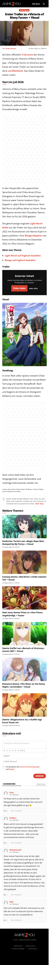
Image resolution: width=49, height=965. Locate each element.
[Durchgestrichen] (12, 750)
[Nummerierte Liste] (15, 750)
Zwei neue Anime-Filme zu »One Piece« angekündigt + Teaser (22, 614)
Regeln (11, 769)
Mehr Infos (33, 288)
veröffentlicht (15, 70)
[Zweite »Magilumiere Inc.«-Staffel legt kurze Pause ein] (24, 705)
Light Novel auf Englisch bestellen (23, 255)
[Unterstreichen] (9, 750)
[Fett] (4, 750)
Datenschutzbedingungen (30, 767)
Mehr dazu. (39, 504)
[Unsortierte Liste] (18, 750)
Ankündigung (24, 10)
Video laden (19, 288)
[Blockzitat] (20, 750)
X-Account (27, 54)
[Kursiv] (7, 750)
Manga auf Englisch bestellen (20, 260)
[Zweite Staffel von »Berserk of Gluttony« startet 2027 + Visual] (24, 633)
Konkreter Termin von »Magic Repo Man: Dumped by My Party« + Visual (23, 542)
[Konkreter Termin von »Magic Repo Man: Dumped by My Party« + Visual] (24, 526)
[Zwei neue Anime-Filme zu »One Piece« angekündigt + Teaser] (24, 598)
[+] (23, 750)
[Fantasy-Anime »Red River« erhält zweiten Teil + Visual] (24, 562)
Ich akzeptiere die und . (23, 768)
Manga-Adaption (33, 235)
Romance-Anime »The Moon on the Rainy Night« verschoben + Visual (23, 685)
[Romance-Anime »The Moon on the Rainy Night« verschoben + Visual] (24, 669)
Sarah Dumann (11, 49)
